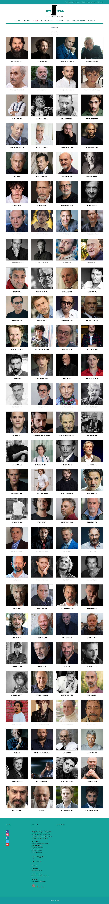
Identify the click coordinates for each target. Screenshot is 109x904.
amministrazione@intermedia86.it (40, 875)
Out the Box (56, 900)
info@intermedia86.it (37, 870)
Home (52, 27)
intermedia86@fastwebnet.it (39, 881)
